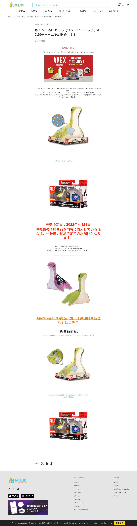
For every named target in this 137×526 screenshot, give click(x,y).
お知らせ (76, 489)
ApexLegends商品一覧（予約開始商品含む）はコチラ (69, 320)
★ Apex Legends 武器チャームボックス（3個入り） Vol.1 (69, 395)
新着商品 (22, 11)
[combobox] (71, 5)
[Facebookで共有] (47, 463)
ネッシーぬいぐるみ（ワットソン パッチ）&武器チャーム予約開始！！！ (43, 16)
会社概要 (76, 482)
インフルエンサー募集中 (81, 509)
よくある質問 (77, 492)
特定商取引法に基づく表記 (121, 489)
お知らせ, (47, 24)
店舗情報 (76, 506)
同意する (119, 523)
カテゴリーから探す (65, 11)
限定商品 (34, 11)
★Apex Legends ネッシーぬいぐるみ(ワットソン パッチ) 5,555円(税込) (68, 335)
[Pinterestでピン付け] (51, 463)
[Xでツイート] (42, 463)
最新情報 (83, 11)
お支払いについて (119, 482)
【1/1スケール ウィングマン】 (64, 161)
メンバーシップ (98, 11)
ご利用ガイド (77, 499)
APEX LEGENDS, (40, 24)
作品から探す (48, 11)
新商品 (52, 24)
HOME (10, 16)
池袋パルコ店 (113, 11)
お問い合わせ (77, 496)
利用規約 (116, 485)
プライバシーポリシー (120, 492)
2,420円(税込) (68, 397)
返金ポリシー (117, 496)
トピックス (17, 16)
